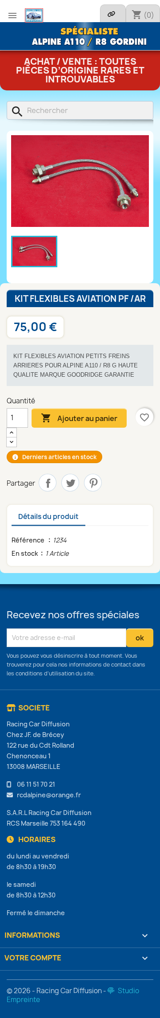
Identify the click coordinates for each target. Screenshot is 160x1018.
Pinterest (92, 482)
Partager (47, 482)
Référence (29, 540)
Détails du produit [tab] (48, 516)
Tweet (70, 482)
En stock (25, 553)
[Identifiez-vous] (113, 13)
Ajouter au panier (79, 418)
